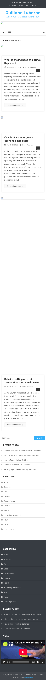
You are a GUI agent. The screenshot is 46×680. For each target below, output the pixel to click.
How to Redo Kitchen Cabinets (17, 460)
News (21, 5)
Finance (7, 506)
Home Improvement (12, 515)
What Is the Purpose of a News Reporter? (21, 455)
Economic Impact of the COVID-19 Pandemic (22, 450)
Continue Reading (16, 105)
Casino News (9, 501)
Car (5, 491)
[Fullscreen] (42, 662)
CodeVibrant (28, 677)
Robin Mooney (30, 67)
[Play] (4, 662)
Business (7, 487)
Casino (13, 5)
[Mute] (37, 662)
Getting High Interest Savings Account (20, 469)
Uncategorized (10, 529)
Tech (34, 5)
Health (6, 510)
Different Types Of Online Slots (17, 465)
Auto (27, 5)
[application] (23, 652)
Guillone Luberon (23, 12)
